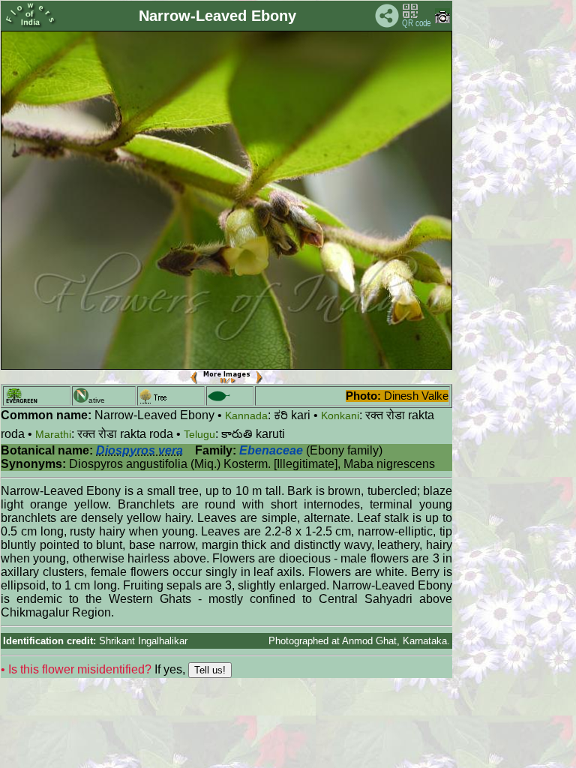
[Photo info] (442, 20)
